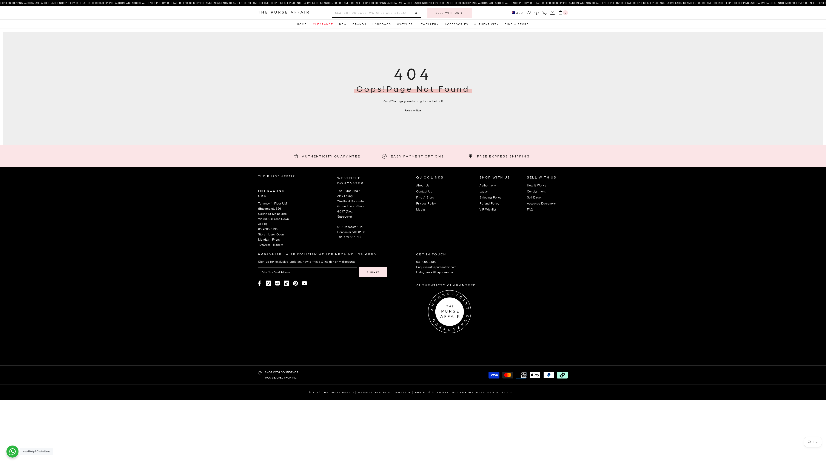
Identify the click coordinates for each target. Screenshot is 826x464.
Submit (373, 272)
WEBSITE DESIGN (372, 392)
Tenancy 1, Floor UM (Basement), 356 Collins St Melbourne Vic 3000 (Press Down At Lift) (273, 213)
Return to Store (413, 110)
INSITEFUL (402, 392)
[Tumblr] (295, 283)
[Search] (376, 13)
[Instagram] (268, 283)
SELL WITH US (448, 12)
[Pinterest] (277, 283)
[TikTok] (286, 283)
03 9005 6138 (267, 229)
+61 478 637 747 (349, 237)
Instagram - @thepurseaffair (435, 272)
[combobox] (373, 12)
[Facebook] (259, 283)
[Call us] (545, 13)
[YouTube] (304, 283)
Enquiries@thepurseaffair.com (436, 267)
